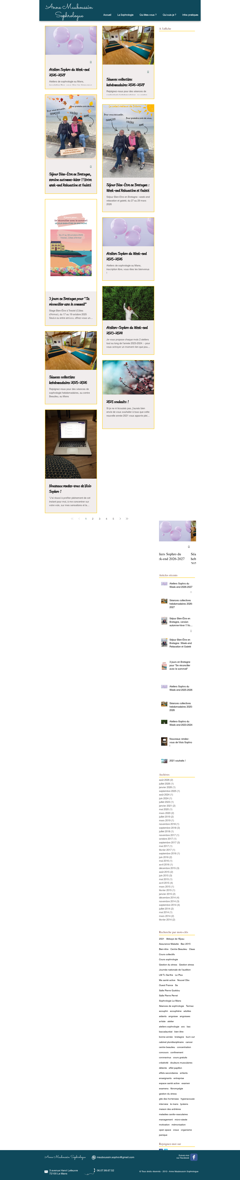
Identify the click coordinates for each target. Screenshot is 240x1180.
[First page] (72, 519)
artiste (162, 1021)
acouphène (176, 1011)
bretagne (179, 1037)
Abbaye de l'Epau (175, 938)
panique (163, 1135)
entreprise (179, 1078)
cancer (189, 1042)
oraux (176, 1130)
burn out (190, 1037)
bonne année (166, 1037)
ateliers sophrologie (169, 1026)
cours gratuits (180, 1057)
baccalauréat (165, 1031)
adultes (187, 1011)
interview (163, 1104)
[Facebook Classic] (194, 1157)
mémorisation (179, 1124)
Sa (176, 985)
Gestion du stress (168, 964)
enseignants (165, 1078)
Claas (192, 949)
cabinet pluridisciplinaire (171, 1042)
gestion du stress (168, 1093)
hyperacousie (188, 1098)
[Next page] (120, 519)
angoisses (185, 1016)
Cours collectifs (167, 954)
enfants (184, 1073)
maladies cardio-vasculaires (173, 1114)
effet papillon (175, 1068)
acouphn (163, 1011)
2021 (161, 938)
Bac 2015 (186, 944)
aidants (163, 1016)
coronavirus (165, 1057)
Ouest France (166, 985)
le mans (174, 1104)
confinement (176, 1052)
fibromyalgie (176, 1088)
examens (163, 1088)
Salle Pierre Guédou (169, 990)
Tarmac (190, 1006)
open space (165, 1130)
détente (163, 1068)
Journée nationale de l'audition (175, 969)
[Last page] (127, 519)
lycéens (184, 1104)
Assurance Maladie (169, 944)
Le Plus (179, 975)
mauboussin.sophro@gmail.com (115, 1157)
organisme (186, 1130)
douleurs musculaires (181, 1062)
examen (186, 1083)
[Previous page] (79, 519)
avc (183, 1026)
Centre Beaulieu (178, 949)
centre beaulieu (167, 1047)
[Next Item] (190, 531)
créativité (163, 1062)
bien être (179, 1031)
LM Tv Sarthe (166, 975)
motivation (164, 1124)
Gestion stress (186, 964)
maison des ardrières (170, 1109)
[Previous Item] (164, 531)
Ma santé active (167, 980)
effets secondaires (168, 1073)
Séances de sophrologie (171, 1006)
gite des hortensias (169, 1098)
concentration (184, 1047)
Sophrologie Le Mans (170, 1000)
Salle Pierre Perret (168, 995)
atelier (171, 1021)
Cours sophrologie (168, 959)
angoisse (173, 1016)
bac (189, 1026)
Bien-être (163, 949)
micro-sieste (181, 1119)
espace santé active (169, 1083)
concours (163, 1052)
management (166, 1119)
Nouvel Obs (183, 980)
